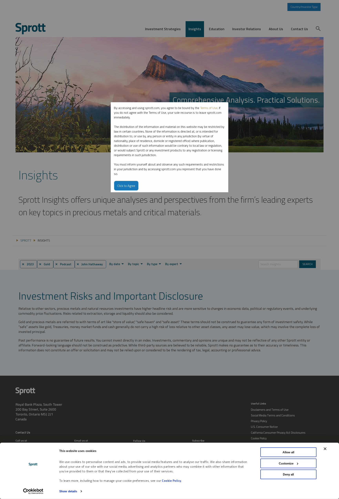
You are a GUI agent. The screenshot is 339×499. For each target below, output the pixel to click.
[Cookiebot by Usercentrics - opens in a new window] (33, 491)
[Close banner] (325, 448)
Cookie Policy (171, 480)
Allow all (288, 452)
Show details (68, 491)
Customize (286, 463)
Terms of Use (209, 107)
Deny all (288, 474)
